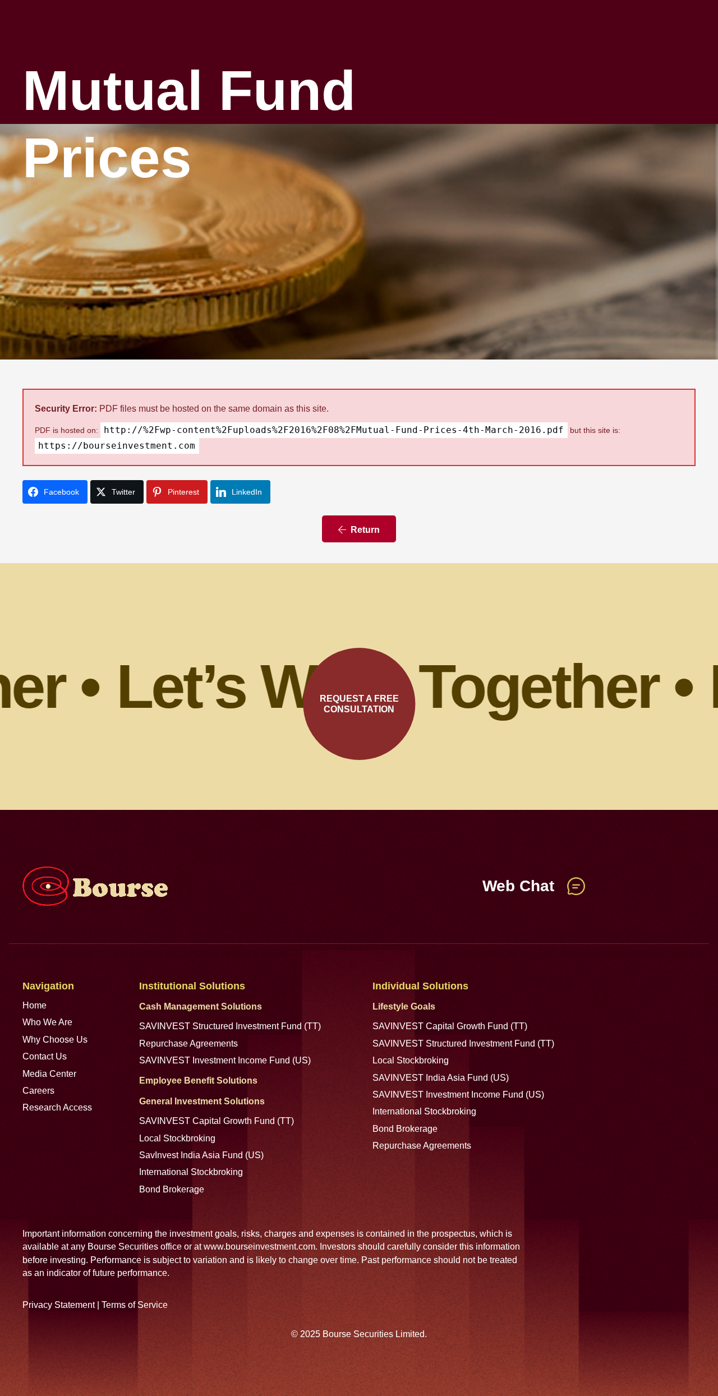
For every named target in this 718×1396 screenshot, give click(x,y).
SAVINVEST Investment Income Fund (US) (225, 1060)
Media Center (49, 1074)
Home (34, 1005)
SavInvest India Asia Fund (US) (201, 1155)
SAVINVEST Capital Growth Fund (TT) (216, 1121)
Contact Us (44, 1056)
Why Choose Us (55, 1039)
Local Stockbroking (177, 1138)
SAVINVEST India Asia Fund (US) (440, 1077)
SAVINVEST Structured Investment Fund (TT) (230, 1026)
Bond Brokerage (171, 1189)
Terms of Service (135, 1305)
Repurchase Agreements (188, 1043)
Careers (38, 1090)
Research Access (57, 1107)
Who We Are (47, 1022)
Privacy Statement (58, 1305)
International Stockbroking (191, 1172)
